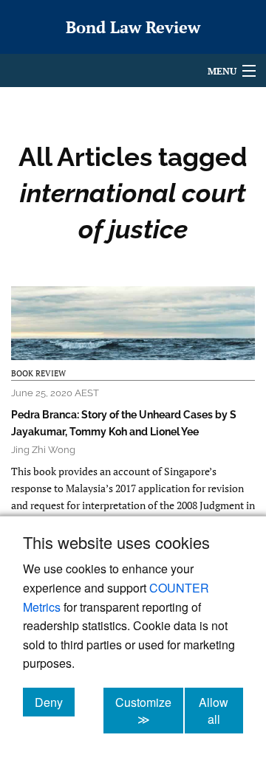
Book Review (38, 373)
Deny (55, 702)
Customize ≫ (149, 711)
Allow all (221, 711)
